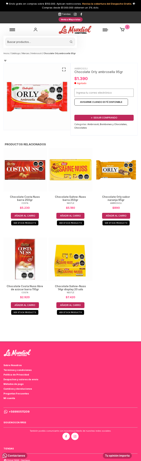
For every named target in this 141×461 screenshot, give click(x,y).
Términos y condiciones (17, 370)
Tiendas (66, 14)
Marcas (25, 53)
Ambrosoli (36, 53)
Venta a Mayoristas (70, 19)
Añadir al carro (25, 215)
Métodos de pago (13, 384)
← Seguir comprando (104, 117)
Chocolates (80, 127)
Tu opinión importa (117, 455)
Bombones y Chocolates (113, 124)
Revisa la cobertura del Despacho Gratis (106, 3)
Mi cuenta (9, 398)
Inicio (6, 53)
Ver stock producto (24, 223)
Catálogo (15, 53)
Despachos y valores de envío (20, 379)
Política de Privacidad (16, 374)
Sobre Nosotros (12, 365)
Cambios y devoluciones (17, 388)
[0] (122, 29)
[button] (64, 69)
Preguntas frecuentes (16, 393)
